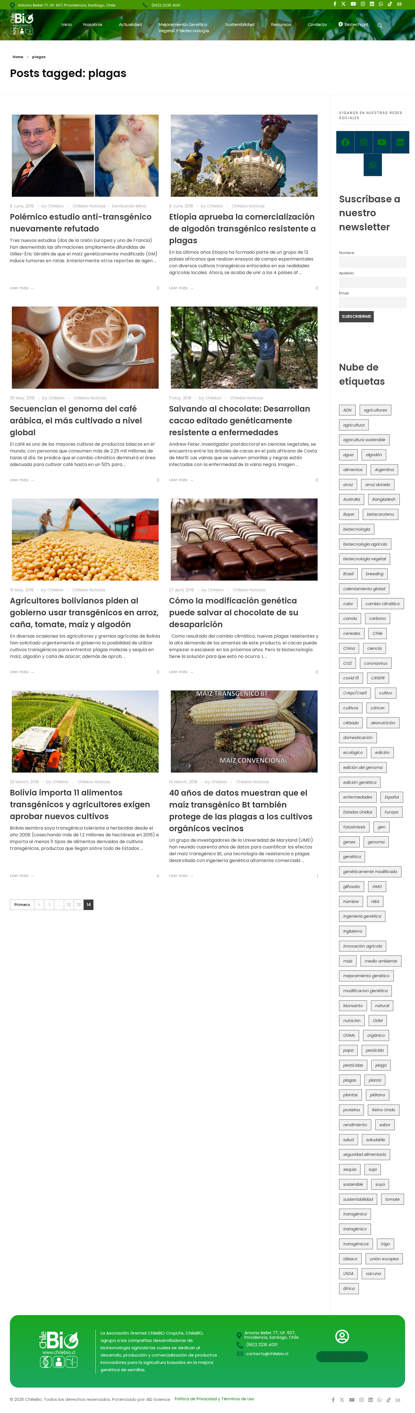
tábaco (350, 1259)
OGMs (349, 1035)
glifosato (351, 886)
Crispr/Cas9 (355, 693)
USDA (348, 1273)
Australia (351, 499)
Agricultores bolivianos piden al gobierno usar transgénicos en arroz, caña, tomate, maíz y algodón (84, 612)
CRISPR (378, 678)
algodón (374, 455)
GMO (377, 886)
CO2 (347, 663)
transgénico (355, 1229)
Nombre (346, 252)
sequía (349, 1169)
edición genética (359, 782)
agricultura (353, 425)
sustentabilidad (358, 1199)
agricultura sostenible (364, 440)
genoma (376, 842)
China (349, 648)
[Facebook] (345, 142)
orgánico (376, 1035)
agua (348, 455)
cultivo (385, 693)
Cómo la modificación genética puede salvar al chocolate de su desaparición (233, 612)
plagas (349, 1080)
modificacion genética (365, 991)
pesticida (375, 1050)
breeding (374, 574)
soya (380, 1184)
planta (375, 1080)
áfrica (349, 1288)
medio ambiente (381, 961)
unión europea (384, 1259)
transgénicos (356, 1244)
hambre (351, 901)
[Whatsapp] (373, 165)
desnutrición (383, 723)
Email (344, 293)
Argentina (384, 470)
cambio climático (383, 604)
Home (18, 56)
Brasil (348, 574)
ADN (347, 410)
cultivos (350, 708)
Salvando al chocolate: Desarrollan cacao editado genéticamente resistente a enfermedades (239, 420)
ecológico (353, 752)
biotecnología (356, 529)
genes (349, 842)
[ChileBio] (25, 24)
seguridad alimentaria (364, 1154)
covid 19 (351, 678)
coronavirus (375, 663)
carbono (377, 618)
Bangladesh (384, 499)
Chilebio (56, 206)
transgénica (355, 1214)
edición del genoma (363, 767)
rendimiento (355, 1125)
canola (350, 618)
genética (352, 856)
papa (348, 1050)
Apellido (346, 273)
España (392, 797)
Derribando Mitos (129, 206)
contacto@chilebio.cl (267, 1354)
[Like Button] (153, 288)
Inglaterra (352, 931)
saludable (375, 1140)
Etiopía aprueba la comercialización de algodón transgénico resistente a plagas (242, 228)
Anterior (39, 905)
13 (79, 904)
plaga (380, 1065)
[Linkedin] (400, 142)
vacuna (373, 1273)
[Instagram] (364, 142)
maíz (347, 961)
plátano (377, 1095)
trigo (385, 1244)
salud (348, 1140)
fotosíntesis (354, 827)
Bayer (349, 514)
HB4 (375, 901)
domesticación (358, 737)
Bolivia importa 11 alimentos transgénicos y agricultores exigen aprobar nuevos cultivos (80, 804)
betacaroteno (380, 514)
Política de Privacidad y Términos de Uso (214, 1399)
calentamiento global (364, 589)
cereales (351, 633)
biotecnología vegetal (364, 559)
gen (381, 827)
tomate (392, 1199)
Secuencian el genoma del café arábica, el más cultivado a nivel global (76, 420)
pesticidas (353, 1065)
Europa (391, 812)
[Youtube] (382, 142)
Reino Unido (383, 1110)
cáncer (378, 708)
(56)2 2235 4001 (165, 5)
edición (382, 752)
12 (69, 904)
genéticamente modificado (370, 871)
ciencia (374, 648)
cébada (351, 723)
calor (348, 604)
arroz (348, 484)
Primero (22, 904)
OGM (378, 1020)
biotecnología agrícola (365, 544)
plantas (350, 1095)
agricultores (375, 410)
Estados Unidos (357, 812)
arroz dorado (377, 484)
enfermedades (357, 797)
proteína (351, 1110)
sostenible (353, 1184)
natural (382, 1006)
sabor (384, 1125)
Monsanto (353, 1006)
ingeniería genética (362, 916)
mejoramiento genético (366, 976)
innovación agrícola (362, 946)
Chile (378, 633)
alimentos (352, 470)
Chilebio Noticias (89, 206)
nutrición (352, 1020)
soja (373, 1169)
